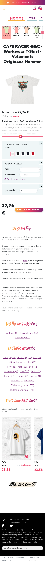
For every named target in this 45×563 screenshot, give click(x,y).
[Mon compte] (34, 8)
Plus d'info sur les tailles (16, 179)
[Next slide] (42, 32)
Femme (32, 18)
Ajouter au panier (28, 210)
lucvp (16, 116)
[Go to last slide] (5, 444)
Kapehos (32, 561)
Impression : (10, 175)
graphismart (25, 465)
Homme (16, 19)
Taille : (7, 169)
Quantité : (9, 191)
